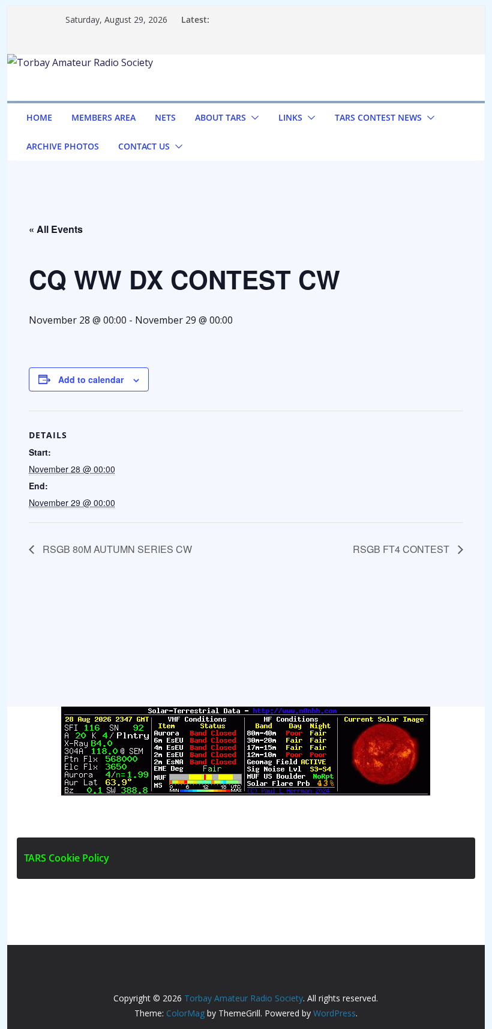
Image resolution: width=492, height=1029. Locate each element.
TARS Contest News (378, 117)
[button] (252, 117)
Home (39, 117)
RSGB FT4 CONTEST (402, 549)
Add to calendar (91, 379)
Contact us (144, 146)
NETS (165, 117)
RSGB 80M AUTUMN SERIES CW (116, 549)
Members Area (103, 117)
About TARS (220, 117)
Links (290, 117)
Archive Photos (62, 146)
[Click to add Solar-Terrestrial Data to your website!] (245, 715)
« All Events (56, 229)
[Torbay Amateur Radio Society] (80, 62)
